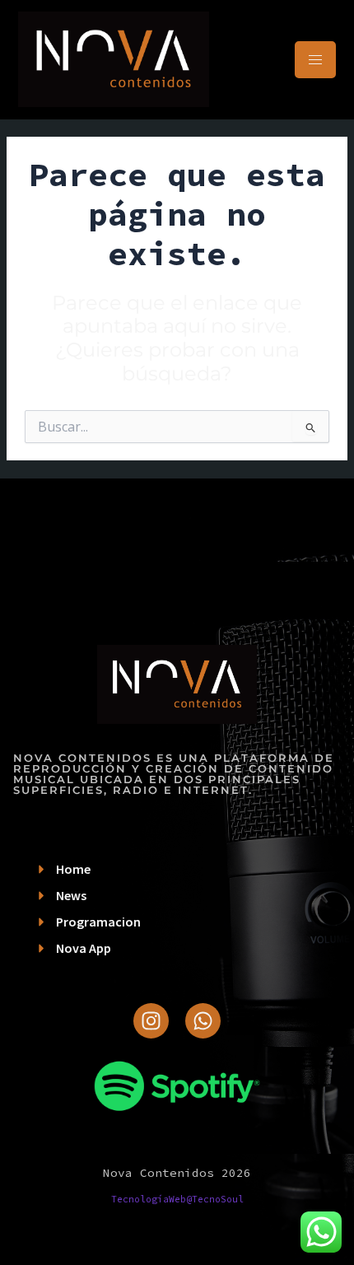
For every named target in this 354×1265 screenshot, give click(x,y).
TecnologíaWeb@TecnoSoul (177, 1199)
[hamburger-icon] (315, 59)
